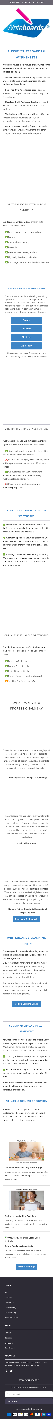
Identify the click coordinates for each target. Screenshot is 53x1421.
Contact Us (9, 1303)
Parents (26, 320)
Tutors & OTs (10, 1348)
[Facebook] (6, 1370)
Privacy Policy (10, 1313)
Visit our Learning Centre (26, 1004)
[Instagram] (11, 1370)
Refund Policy (10, 1308)
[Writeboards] (27, 23)
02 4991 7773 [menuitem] (14, 2)
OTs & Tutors (27, 346)
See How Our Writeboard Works (22, 681)
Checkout (38, 2)
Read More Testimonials (26, 919)
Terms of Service (11, 1318)
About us (8, 1298)
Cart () (27, 2)
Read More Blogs (26, 1267)
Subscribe (12, 1401)
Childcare (26, 337)
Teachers (26, 329)
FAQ (6, 1293)
